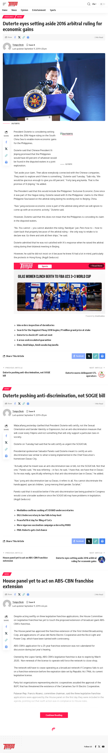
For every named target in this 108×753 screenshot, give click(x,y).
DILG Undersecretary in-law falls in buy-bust (39, 515)
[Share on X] (19, 37)
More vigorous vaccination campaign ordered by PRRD (44, 525)
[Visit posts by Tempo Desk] (7, 47)
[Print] (28, 37)
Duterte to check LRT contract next (34, 335)
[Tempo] (13, 4)
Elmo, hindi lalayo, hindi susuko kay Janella (37, 345)
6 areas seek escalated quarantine (34, 340)
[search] (89, 4)
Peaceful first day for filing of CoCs (34, 520)
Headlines (9, 17)
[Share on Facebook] (15, 37)
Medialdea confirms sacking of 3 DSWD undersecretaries (45, 510)
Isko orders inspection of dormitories (35, 325)
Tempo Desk (18, 44)
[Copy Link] (24, 37)
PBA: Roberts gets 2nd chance (32, 530)
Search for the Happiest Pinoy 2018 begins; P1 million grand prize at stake (53, 330)
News (19, 17)
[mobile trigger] (5, 4)
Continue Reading (54, 715)
